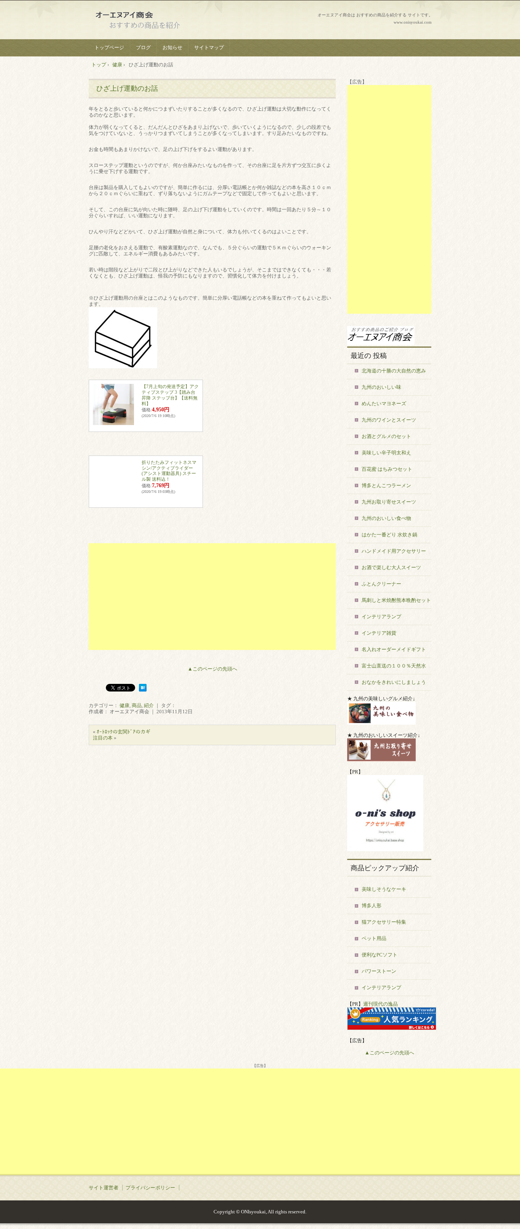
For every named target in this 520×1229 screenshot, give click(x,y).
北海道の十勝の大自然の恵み (394, 371)
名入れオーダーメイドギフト (394, 649)
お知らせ (172, 47)
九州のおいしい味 (381, 387)
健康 (124, 705)
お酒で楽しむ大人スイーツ (391, 567)
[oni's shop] (385, 849)
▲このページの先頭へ (212, 669)
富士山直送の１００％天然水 (394, 666)
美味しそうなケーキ (384, 889)
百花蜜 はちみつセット (387, 469)
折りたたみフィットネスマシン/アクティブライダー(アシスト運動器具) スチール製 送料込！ (169, 471)
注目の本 (103, 738)
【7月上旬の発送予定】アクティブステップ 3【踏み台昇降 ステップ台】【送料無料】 (170, 395)
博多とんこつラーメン (386, 485)
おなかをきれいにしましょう (394, 682)
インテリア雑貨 (379, 633)
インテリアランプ (381, 616)
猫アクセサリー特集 (384, 922)
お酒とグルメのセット (386, 436)
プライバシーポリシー (150, 1187)
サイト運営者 (103, 1187)
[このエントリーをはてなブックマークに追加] (143, 690)
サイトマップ (209, 47)
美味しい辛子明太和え (386, 453)
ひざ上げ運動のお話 (127, 88)
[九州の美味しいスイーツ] (381, 759)
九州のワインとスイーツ (389, 420)
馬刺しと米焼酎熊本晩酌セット (396, 600)
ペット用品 (374, 938)
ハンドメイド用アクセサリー (394, 551)
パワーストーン (379, 971)
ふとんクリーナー (381, 584)
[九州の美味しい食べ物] (381, 723)
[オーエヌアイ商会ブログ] (381, 343)
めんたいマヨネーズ (384, 403)
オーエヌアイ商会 (146, 21)
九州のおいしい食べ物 (386, 518)
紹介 (149, 705)
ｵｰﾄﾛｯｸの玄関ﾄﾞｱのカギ (123, 732)
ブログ (143, 47)
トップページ (109, 47)
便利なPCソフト (379, 955)
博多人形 (371, 905)
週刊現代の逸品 (380, 1004)
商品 (137, 705)
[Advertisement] (212, 596)
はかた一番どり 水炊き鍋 (389, 534)
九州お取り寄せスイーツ (389, 502)
